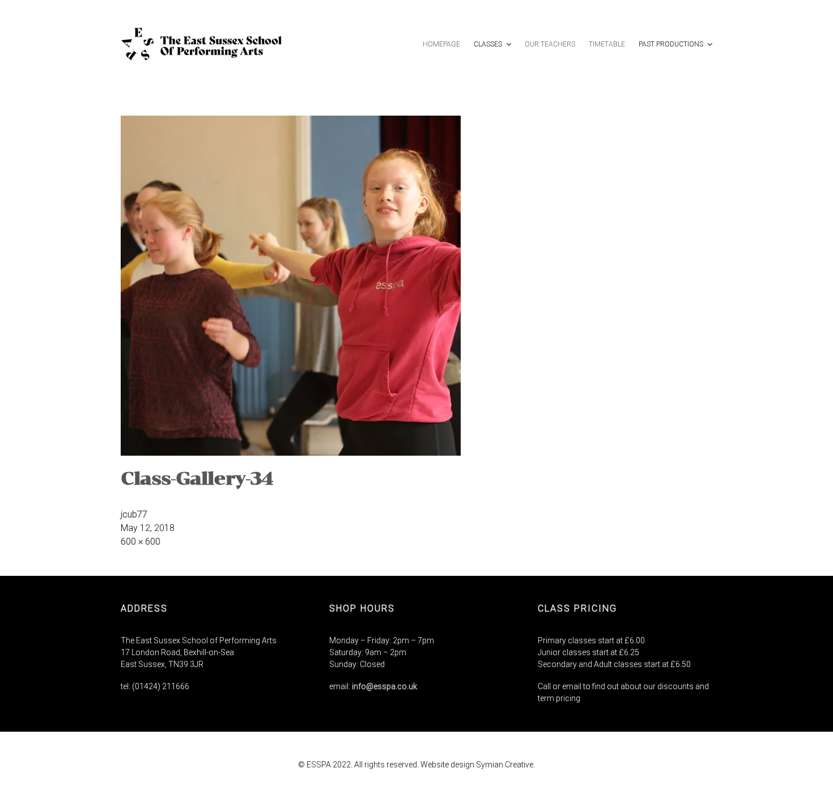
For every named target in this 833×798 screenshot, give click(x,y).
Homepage (441, 44)
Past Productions (672, 44)
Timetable (607, 44)
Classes (489, 44)
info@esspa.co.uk (384, 686)
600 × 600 (140, 541)
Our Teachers (550, 44)
